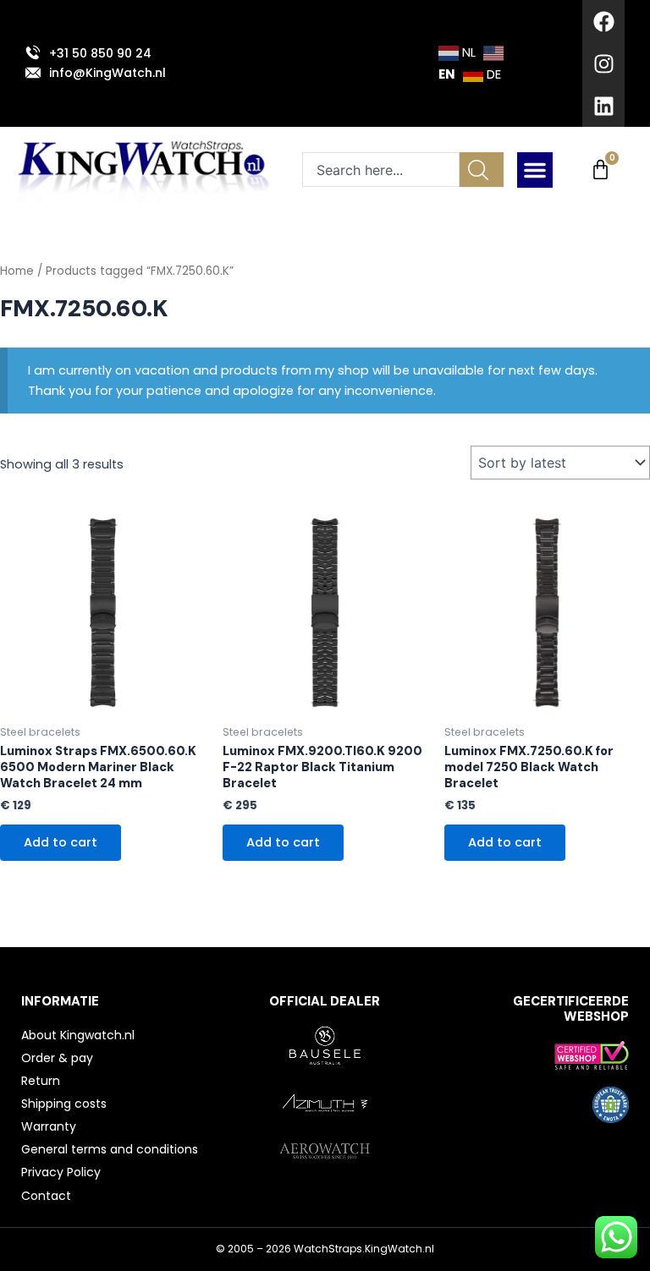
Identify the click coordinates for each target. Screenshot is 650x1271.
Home (17, 271)
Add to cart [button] (60, 842)
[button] (535, 170)
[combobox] (381, 169)
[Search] (482, 169)
